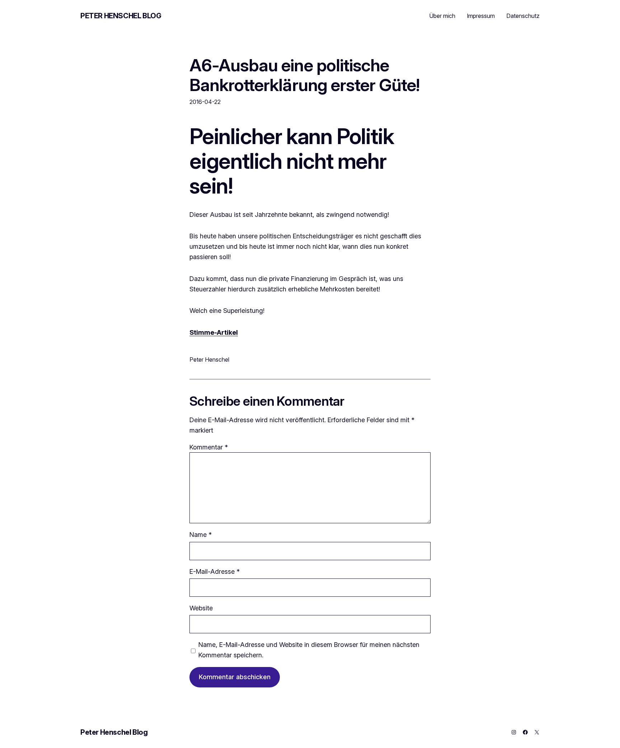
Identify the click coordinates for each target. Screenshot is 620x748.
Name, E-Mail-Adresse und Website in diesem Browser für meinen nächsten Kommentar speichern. (308, 650)
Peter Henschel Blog (120, 15)
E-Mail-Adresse (214, 571)
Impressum (481, 15)
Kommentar (208, 447)
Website (201, 608)
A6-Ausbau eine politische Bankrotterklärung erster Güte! (304, 75)
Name (200, 534)
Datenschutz (523, 15)
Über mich (442, 15)
